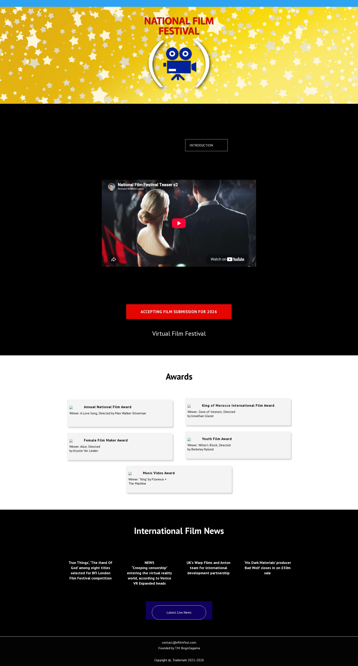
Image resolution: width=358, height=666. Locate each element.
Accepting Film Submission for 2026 (179, 311)
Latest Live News (179, 612)
